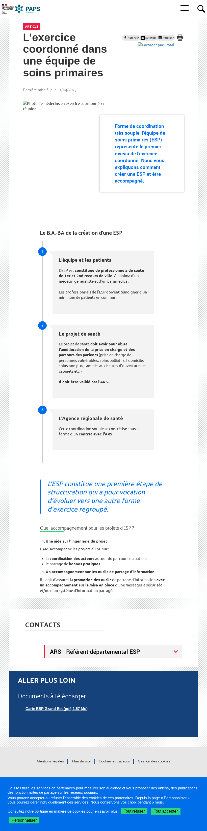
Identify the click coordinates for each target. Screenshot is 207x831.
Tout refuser (134, 811)
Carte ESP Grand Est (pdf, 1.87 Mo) (56, 708)
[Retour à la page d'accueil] (27, 9)
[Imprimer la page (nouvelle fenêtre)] (180, 38)
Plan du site (81, 761)
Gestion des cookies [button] (154, 761)
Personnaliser (24, 820)
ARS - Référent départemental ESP (95, 651)
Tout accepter (166, 811)
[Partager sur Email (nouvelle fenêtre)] (156, 45)
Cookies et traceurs (114, 761)
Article (31, 26)
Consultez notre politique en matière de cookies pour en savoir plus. (64, 811)
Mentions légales (50, 761)
